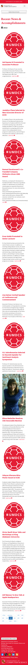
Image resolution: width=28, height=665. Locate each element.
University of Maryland (14, 1)
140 (22, 618)
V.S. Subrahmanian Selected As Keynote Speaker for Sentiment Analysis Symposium (13, 356)
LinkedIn (13, 654)
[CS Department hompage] (14, 661)
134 (22, 615)
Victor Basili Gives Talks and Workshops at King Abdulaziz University (13, 534)
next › (10, 621)
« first (3, 615)
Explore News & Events (14, 12)
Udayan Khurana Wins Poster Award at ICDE (11, 476)
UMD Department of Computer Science (11, 6)
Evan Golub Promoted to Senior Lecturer (12, 237)
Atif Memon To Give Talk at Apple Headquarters (13, 596)
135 (3, 618)
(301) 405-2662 (11, 651)
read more (14, 76)
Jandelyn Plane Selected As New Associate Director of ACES (13, 112)
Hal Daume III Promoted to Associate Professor (13, 63)
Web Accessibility (5, 657)
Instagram (9, 654)
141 (3, 621)
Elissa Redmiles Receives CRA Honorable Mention (12, 419)
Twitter (6, 654)
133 (18, 615)
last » (15, 621)
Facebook (2, 654)
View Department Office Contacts (9, 638)
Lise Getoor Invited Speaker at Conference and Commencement (13, 297)
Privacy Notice (14, 657)
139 (18, 618)
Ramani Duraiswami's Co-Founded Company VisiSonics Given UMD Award (12, 173)
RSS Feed (17, 654)
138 (14, 618)
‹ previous (9, 615)
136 (7, 618)
